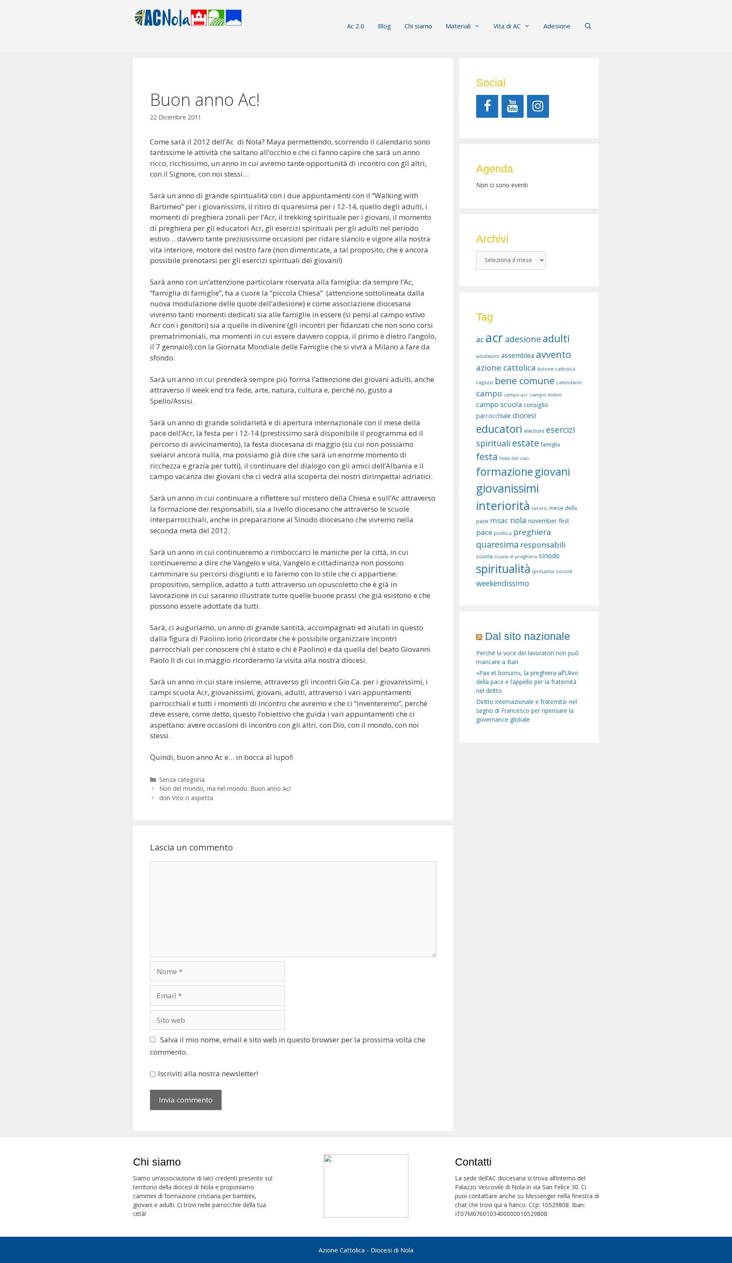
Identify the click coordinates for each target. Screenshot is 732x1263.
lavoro (539, 508)
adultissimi (487, 356)
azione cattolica (506, 367)
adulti (556, 338)
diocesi (524, 415)
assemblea (517, 355)
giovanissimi (507, 488)
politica (503, 533)
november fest (548, 521)
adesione (523, 339)
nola (518, 520)
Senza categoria (182, 780)
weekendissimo (502, 583)
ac (480, 339)
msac (499, 520)
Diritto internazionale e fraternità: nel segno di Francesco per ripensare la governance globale (526, 710)
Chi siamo (418, 26)
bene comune (525, 380)
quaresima (497, 544)
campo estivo (546, 394)
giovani (552, 471)
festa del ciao (514, 458)
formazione (504, 471)
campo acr (516, 395)
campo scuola (499, 404)
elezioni (534, 431)
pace (484, 532)
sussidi (564, 571)
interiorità (503, 505)
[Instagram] (538, 106)
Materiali (458, 26)
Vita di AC (507, 26)
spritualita (543, 571)
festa (487, 457)
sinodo (549, 555)
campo (489, 393)
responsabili (543, 545)
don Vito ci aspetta (186, 798)
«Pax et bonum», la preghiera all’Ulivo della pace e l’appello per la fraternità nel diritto (527, 682)
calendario (569, 382)
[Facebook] (487, 106)
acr (494, 337)
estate (525, 443)
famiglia (550, 444)
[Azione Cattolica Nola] (188, 17)
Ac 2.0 (355, 26)
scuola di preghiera (515, 556)
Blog (384, 26)
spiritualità (503, 568)
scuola (484, 556)
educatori (499, 428)
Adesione (557, 26)
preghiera (532, 531)
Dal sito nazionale (527, 636)
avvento (553, 354)
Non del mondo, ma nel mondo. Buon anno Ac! (225, 788)
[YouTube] (513, 106)
